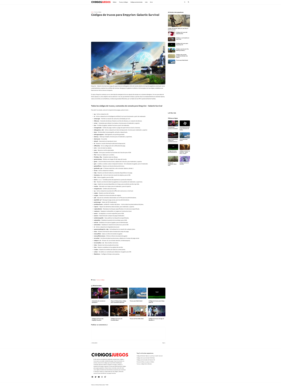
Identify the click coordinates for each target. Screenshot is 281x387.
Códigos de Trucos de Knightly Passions (97, 319)
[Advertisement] (128, 29)
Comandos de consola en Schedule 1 (98, 301)
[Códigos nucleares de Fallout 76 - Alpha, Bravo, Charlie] (185, 147)
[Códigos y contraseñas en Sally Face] (171, 39)
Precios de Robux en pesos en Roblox (145, 362)
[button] (184, 2)
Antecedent (94, 343)
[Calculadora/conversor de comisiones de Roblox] (185, 123)
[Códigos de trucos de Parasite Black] (119, 311)
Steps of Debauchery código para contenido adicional (118, 301)
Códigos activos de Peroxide (184, 163)
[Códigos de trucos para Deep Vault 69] (156, 294)
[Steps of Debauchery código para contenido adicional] (119, 294)
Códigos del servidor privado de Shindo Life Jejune (182, 56)
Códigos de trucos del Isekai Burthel (181, 33)
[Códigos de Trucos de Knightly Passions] (100, 311)
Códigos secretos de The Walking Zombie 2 (182, 49)
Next (163, 343)
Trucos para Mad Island (136, 301)
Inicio (92, 12)
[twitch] (105, 377)
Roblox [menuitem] (114, 2)
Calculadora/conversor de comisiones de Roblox (185, 129)
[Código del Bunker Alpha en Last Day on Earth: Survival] (179, 21)
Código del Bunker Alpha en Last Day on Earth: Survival (178, 29)
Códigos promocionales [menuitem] (136, 2)
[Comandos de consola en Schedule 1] (100, 294)
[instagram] (102, 377)
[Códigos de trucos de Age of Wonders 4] (156, 311)
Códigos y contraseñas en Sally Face (182, 38)
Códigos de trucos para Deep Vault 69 (156, 301)
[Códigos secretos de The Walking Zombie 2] (171, 50)
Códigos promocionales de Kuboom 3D (146, 360)
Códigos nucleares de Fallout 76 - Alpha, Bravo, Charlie (185, 152)
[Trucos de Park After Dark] (138, 311)
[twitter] (95, 377)
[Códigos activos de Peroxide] (185, 159)
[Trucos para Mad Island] (138, 294)
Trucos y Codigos (97, 12)
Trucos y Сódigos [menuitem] (123, 2)
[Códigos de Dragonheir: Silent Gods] (173, 159)
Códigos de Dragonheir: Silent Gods (172, 164)
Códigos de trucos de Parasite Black (116, 319)
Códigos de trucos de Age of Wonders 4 (156, 319)
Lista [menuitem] (146, 2)
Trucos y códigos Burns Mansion (144, 364)
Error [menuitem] (151, 2)
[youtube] (99, 377)
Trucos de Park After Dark (137, 318)
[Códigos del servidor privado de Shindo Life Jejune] (171, 56)
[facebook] (92, 377)
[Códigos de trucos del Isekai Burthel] (171, 34)
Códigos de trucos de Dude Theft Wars (146, 358)
